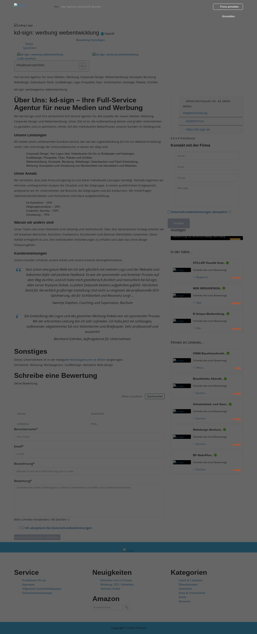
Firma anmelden (229, 6)
